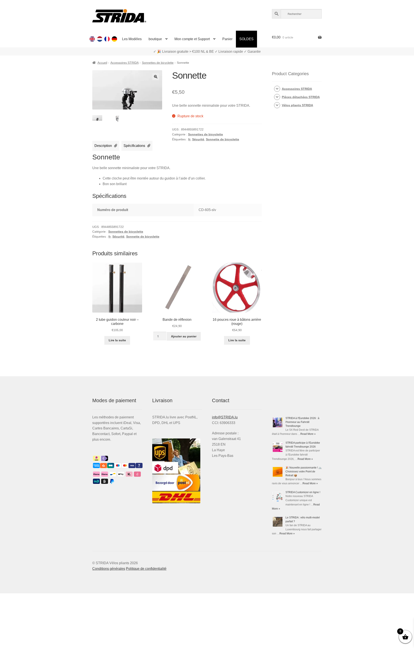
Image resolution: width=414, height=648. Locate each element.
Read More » (308, 433)
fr (189, 139)
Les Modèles (132, 39)
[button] (155, 76)
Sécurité (198, 139)
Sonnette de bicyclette (222, 139)
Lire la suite (117, 340)
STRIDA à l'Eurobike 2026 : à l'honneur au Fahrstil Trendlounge (302, 422)
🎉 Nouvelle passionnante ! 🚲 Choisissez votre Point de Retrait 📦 (303, 471)
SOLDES (246, 39)
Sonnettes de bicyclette (158, 62)
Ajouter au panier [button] (183, 336)
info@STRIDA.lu (225, 417)
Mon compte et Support (192, 39)
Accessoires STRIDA (124, 62)
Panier (227, 39)
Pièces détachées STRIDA (301, 97)
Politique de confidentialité (146, 568)
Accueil (102, 62)
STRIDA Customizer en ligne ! (302, 492)
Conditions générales (108, 568)
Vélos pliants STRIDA (297, 105)
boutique (155, 39)
